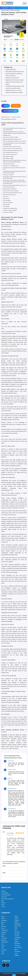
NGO (16, 930)
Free (2, 948)
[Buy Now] (16, 106)
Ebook (2, 936)
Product (7, 10)
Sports (16, 949)
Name (4, 865)
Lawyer (16, 918)
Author (2, 918)
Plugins (16, 939)
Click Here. (8, 119)
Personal (17, 935)
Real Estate (17, 943)
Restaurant (17, 945)
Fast (2, 944)
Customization (4, 893)
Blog (2, 900)
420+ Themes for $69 (10, 111)
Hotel (2, 951)
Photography (18, 937)
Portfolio (17, 941)
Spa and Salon (18, 947)
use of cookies (22, 973)
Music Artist (17, 926)
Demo (5, 105)
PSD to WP (4, 897)
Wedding (17, 955)
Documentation (5, 8)
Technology (17, 951)
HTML (2, 953)
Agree (14, 975)
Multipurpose (18, 924)
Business (3, 926)
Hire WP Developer (6, 895)
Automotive (4, 920)
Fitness (3, 946)
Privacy (3, 906)
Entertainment (4, 942)
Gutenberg (3, 949)
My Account (12, 8)
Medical (16, 922)
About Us (3, 891)
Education (3, 940)
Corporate (3, 932)
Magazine (17, 920)
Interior (16, 916)
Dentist (3, 934)
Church (3, 928)
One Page (17, 933)
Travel (16, 953)
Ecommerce (4, 938)
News (16, 928)
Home (2, 10)
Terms (2, 904)
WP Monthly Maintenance (7, 898)
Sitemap (3, 902)
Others (3, 916)
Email (4, 872)
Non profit (17, 931)
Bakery (3, 922)
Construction (4, 930)
